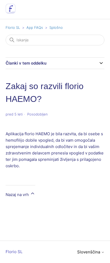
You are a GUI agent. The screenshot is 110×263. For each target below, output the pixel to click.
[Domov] (10, 12)
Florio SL (13, 27)
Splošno (56, 27)
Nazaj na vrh (18, 194)
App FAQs (34, 27)
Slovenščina (89, 252)
